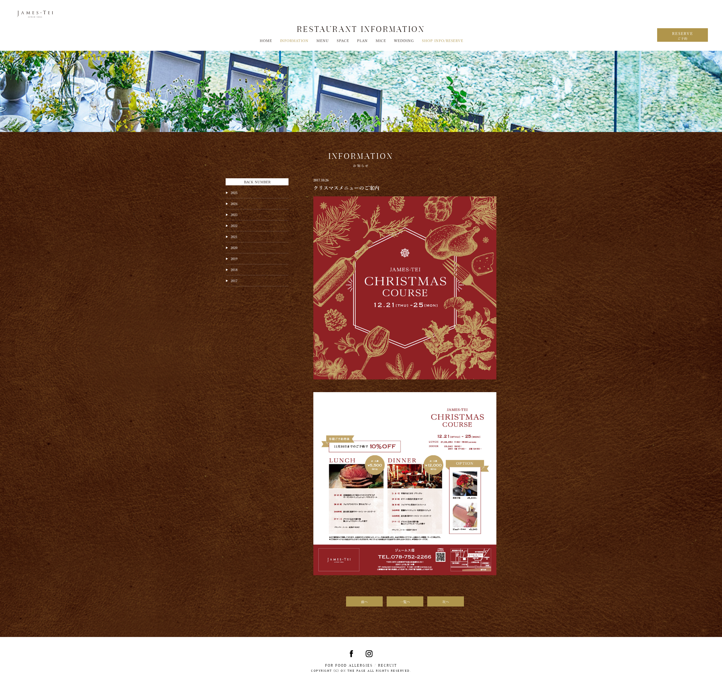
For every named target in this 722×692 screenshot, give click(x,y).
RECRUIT (387, 665)
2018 (234, 269)
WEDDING (404, 40)
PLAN (362, 40)
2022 (234, 225)
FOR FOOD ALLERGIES (349, 665)
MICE (381, 40)
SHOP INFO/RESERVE (443, 40)
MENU (322, 40)
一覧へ (405, 601)
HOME (266, 40)
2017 (234, 280)
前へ (364, 601)
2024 (234, 203)
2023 (234, 214)
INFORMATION (294, 40)
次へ (445, 601)
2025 (234, 192)
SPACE (343, 40)
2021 (234, 236)
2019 (234, 258)
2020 (234, 247)
